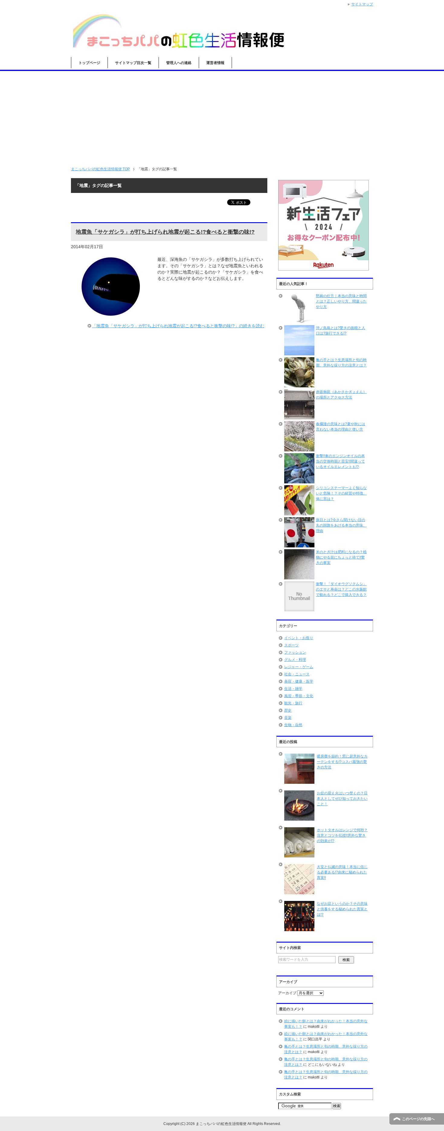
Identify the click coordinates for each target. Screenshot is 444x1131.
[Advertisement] (222, 116)
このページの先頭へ (418, 1119)
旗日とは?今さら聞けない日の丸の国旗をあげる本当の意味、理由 (341, 525)
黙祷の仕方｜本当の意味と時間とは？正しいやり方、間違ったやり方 (341, 301)
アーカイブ (287, 993)
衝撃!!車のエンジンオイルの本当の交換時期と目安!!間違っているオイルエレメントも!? (340, 461)
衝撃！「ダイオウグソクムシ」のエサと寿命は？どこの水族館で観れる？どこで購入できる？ (341, 589)
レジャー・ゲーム (298, 667)
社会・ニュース (297, 674)
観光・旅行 (293, 703)
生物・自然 (293, 725)
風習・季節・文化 (298, 696)
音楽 (287, 718)
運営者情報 (215, 63)
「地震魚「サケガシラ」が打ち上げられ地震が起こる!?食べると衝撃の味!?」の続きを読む (178, 325)
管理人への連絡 (178, 63)
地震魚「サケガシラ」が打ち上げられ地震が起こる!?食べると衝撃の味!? (165, 232)
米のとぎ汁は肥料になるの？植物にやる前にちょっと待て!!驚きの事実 (341, 557)
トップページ (89, 63)
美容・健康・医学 (298, 681)
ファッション (295, 652)
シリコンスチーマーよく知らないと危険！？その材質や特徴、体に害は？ (341, 493)
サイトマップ (362, 4)
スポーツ (291, 645)
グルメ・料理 (295, 660)
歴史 (287, 710)
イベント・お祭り (298, 638)
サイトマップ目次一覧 (133, 63)
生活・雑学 (293, 689)
